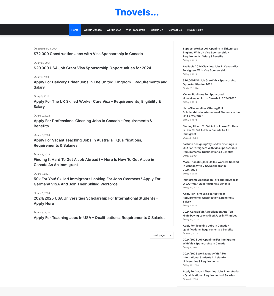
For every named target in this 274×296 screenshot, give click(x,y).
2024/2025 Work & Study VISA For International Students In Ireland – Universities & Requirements (204, 257)
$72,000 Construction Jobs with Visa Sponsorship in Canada (88, 54)
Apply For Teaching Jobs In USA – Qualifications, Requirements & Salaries (100, 217)
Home (74, 29)
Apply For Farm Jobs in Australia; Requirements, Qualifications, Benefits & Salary (208, 197)
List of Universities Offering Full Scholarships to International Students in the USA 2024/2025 (211, 112)
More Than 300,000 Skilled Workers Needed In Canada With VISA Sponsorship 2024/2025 (211, 165)
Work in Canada (93, 29)
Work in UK (157, 29)
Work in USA (114, 29)
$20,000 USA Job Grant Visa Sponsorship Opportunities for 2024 (92, 68)
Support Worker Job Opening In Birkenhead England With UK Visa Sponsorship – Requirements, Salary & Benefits (210, 52)
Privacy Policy (195, 29)
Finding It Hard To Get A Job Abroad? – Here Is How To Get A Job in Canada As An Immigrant (210, 130)
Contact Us (175, 29)
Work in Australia (135, 29)
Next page (159, 235)
